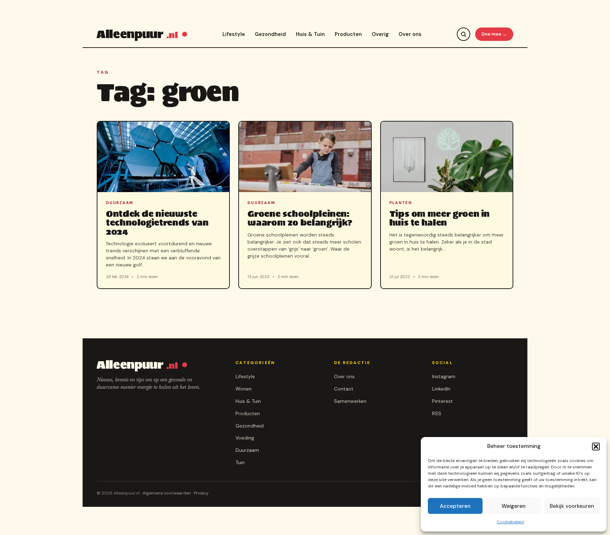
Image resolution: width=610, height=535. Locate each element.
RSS (436, 413)
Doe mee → (494, 34)
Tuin (240, 462)
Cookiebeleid (510, 522)
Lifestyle (233, 34)
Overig (380, 34)
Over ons (410, 34)
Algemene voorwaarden (167, 493)
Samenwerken (350, 401)
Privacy (201, 493)
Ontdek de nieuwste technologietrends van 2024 (157, 222)
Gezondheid (270, 34)
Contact (343, 389)
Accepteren (455, 506)
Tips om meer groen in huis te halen (439, 218)
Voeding (244, 438)
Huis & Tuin (310, 34)
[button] (595, 446)
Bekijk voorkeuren (572, 506)
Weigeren (514, 506)
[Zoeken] (463, 34)
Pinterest (442, 401)
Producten (348, 34)
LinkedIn (441, 389)
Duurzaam (247, 450)
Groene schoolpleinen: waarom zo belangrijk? (299, 218)
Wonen (243, 389)
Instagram (443, 376)
